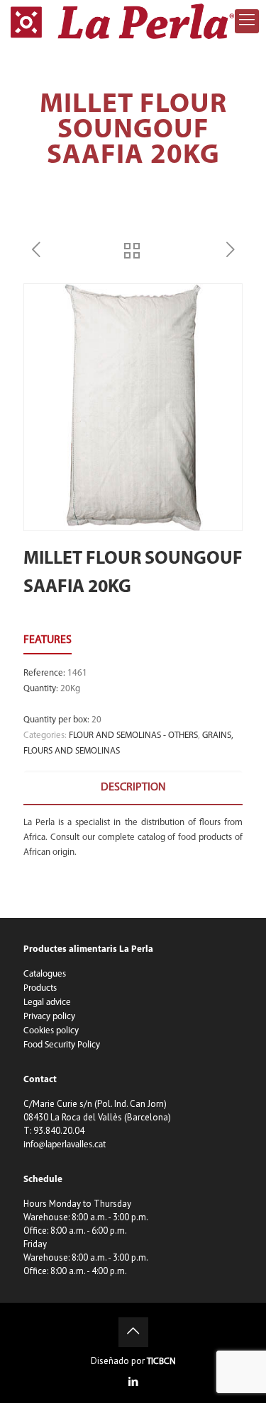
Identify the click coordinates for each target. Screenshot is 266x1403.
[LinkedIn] (133, 1383)
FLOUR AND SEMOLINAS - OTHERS (133, 735)
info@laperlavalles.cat (64, 1144)
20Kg (70, 688)
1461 (77, 673)
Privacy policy (49, 1016)
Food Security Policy (61, 1045)
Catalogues (44, 974)
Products (40, 988)
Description (133, 787)
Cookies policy (51, 1030)
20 (96, 720)
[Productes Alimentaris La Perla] (122, 21)
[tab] (133, 788)
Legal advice (47, 1002)
